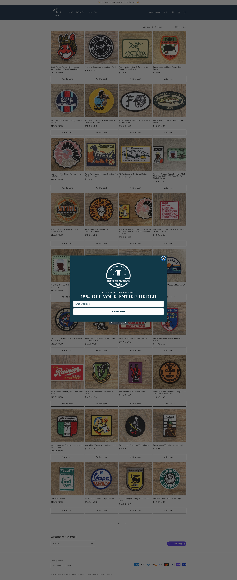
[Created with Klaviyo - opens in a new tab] (118, 323)
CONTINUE (118, 311)
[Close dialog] (163, 258)
